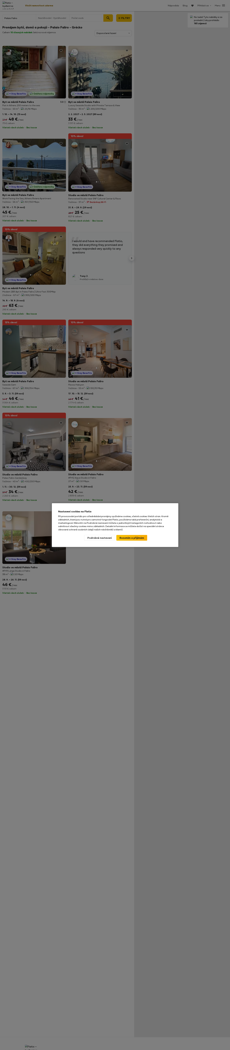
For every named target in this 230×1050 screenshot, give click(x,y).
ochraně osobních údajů (81, 529)
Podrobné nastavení (99, 537)
